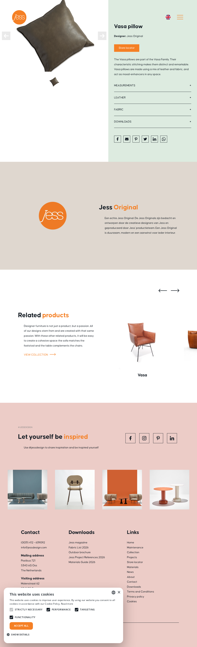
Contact (132, 582)
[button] (19, 635)
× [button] (118, 592)
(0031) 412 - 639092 (33, 542)
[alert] (63, 615)
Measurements (124, 85)
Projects (132, 557)
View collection (36, 354)
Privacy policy (135, 596)
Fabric (118, 109)
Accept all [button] (21, 625)
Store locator (127, 48)
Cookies (132, 601)
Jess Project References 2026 (87, 557)
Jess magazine (78, 542)
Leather (120, 97)
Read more (67, 603)
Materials (133, 567)
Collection (133, 552)
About (131, 577)
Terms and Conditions (140, 591)
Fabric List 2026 (78, 547)
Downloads (122, 121)
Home (130, 542)
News (130, 572)
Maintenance (135, 547)
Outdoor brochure (80, 552)
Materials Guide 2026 (82, 562)
